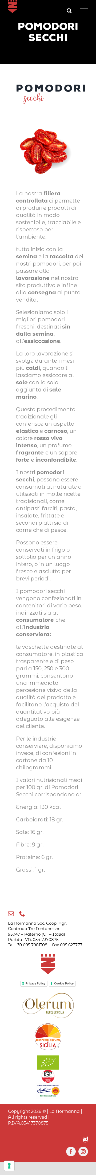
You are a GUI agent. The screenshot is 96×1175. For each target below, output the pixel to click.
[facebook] (71, 1151)
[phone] (22, 914)
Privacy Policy (35, 983)
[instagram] (83, 1151)
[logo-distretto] (48, 1026)
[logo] (48, 995)
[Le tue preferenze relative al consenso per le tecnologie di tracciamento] (9, 1166)
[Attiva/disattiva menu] (84, 11)
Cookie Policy (64, 983)
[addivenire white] (85, 1139)
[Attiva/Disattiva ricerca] (69, 10)
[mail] (11, 914)
